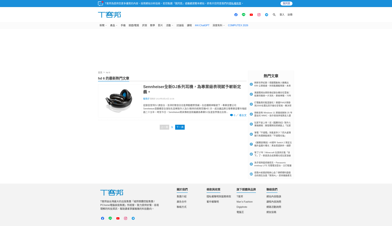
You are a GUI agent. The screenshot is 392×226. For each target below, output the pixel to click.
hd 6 (108, 72)
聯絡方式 (182, 207)
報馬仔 (146, 99)
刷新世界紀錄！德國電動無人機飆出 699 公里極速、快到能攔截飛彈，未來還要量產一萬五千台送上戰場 (272, 85)
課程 (189, 25)
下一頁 (180, 127)
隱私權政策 (235, 3)
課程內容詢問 (273, 201)
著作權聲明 (213, 201)
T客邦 (240, 196)
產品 (112, 25)
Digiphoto (242, 207)
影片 (160, 25)
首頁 (100, 72)
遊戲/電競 (134, 25)
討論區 (180, 25)
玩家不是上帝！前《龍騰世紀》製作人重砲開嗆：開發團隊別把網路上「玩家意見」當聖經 (272, 125)
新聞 (102, 25)
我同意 (286, 3)
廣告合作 (182, 201)
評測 (144, 25)
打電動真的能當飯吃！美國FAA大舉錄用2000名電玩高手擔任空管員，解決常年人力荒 (272, 105)
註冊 (290, 14)
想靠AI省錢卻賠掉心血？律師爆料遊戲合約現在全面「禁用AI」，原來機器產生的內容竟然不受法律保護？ (273, 175)
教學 (152, 25)
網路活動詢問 (273, 207)
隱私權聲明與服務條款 (219, 196)
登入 (282, 14)
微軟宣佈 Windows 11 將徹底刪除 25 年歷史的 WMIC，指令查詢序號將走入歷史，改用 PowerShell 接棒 (273, 115)
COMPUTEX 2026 (238, 25)
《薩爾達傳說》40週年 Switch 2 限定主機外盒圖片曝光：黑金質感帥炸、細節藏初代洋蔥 (273, 145)
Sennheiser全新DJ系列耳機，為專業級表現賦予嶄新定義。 (192, 89)
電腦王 (240, 212)
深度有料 (217, 25)
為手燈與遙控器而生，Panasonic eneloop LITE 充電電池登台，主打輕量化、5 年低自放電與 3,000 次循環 (273, 165)
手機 (123, 25)
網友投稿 (271, 212)
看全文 (243, 115)
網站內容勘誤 (273, 196)
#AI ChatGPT (202, 25)
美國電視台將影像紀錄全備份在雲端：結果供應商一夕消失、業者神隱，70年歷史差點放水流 (272, 95)
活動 (168, 25)
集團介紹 (182, 196)
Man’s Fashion (245, 201)
